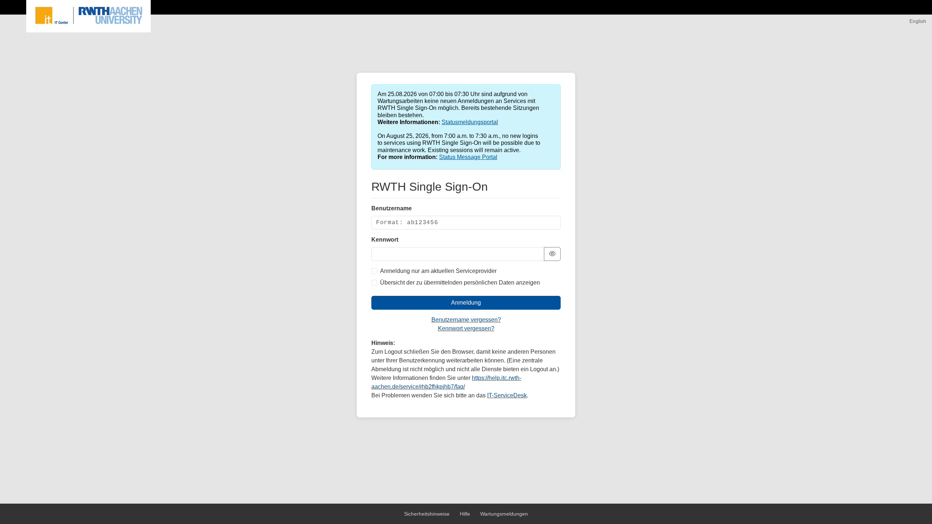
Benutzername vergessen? (466, 320)
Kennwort (384, 240)
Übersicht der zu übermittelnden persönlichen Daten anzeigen (460, 282)
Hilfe (465, 514)
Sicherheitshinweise (427, 514)
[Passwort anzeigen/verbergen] (552, 254)
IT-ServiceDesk (507, 395)
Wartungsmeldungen (504, 514)
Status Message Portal (468, 157)
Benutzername (391, 208)
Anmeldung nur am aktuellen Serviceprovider (438, 271)
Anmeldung (466, 302)
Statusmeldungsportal (470, 122)
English (917, 21)
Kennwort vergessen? (466, 328)
